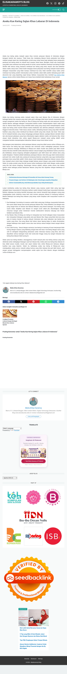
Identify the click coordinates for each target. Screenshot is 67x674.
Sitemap (40, 658)
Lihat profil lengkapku (33, 416)
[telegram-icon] (59, 3)
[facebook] (9, 301)
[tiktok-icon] (63, 3)
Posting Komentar (16, 25)
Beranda (26, 658)
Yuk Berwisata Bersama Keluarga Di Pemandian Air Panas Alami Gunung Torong (31, 177)
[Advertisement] (33, 41)
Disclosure (33, 658)
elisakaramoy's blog (16, 2)
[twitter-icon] (51, 3)
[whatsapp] (46, 301)
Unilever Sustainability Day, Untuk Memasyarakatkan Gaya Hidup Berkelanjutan (31, 182)
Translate (16, 430)
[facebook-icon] (47, 3)
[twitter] (21, 301)
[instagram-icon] (55, 3)
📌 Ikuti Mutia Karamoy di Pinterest (33, 461)
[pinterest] (33, 301)
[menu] (5, 10)
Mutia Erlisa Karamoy (33, 408)
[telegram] (58, 301)
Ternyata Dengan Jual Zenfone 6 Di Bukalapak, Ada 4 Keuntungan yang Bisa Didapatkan (33, 180)
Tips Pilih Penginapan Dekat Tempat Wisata (33, 640)
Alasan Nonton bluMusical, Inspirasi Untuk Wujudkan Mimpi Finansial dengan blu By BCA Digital (33, 646)
